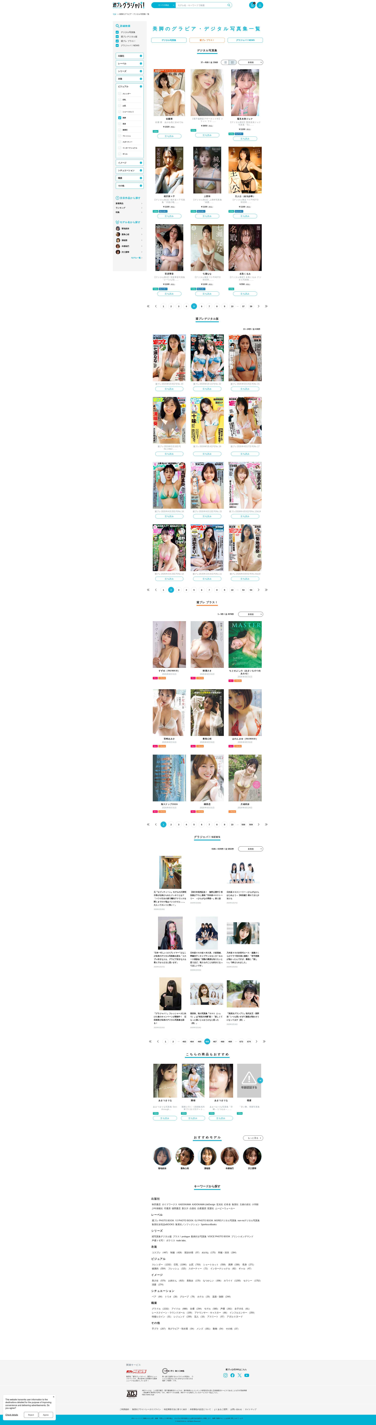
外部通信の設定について (200, 1409)
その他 (121, 186)
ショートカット (128, 112)
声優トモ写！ (158, 1240)
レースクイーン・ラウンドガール (172, 1312)
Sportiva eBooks (209, 1224)
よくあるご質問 (220, 1409)
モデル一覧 (136, 258)
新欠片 (185, 1208)
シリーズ (122, 71)
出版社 (121, 56)
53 (243, 590)
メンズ (204, 1328)
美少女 (159, 1280)
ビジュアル (123, 86)
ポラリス (170, 1240)
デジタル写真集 (128, 32)
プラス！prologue (181, 1236)
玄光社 (219, 1204)
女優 (196, 1308)
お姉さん (177, 1280)
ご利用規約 (124, 1409)
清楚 (158, 1284)
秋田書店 (156, 1204)
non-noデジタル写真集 (249, 1220)
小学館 (255, 1204)
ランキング (120, 208)
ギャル (125, 154)
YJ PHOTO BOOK (184, 1220)
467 (215, 1041)
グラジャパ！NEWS (130, 45)
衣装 (120, 79)
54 (251, 590)
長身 (124, 124)
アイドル (180, 1308)
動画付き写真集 (199, 1236)
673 (241, 1041)
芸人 (200, 1316)
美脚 (124, 118)
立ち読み (169, 136)
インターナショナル (130, 148)
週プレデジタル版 (129, 36)
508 (243, 824)
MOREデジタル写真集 (225, 1220)
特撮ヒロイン (162, 1316)
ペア (158, 1296)
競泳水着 (192, 1252)
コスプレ (160, 1252)
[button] (260, 1081)
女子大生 (243, 1308)
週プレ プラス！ (128, 41)
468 (222, 1041)
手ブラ (159, 1328)
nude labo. (181, 1240)
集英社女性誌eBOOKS (163, 1224)
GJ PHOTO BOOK (204, 1220)
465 (199, 1041)
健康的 (125, 130)
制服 (176, 1252)
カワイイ (233, 1280)
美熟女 (194, 1280)
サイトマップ (250, 1409)
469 (230, 1041)
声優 (226, 1308)
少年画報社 (157, 1208)
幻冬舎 (227, 1204)
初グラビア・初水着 (181, 1328)
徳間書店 (176, 1208)
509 (251, 824)
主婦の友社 (245, 1204)
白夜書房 (201, 1208)
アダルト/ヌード (235, 1316)
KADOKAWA (184, 1204)
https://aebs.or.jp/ (148, 1394)
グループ (188, 1296)
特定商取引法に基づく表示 (175, 1409)
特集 (118, 212)
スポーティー (127, 142)
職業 (120, 178)
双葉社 (210, 1208)
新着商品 (119, 203)
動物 (219, 1328)
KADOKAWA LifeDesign (203, 1204)
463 (184, 1041)
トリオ (172, 1296)
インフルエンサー (243, 1312)
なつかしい (213, 1280)
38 (251, 306)
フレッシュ (127, 136)
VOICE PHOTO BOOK (219, 1236)
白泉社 (193, 1208)
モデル (211, 1308)
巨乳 (124, 100)
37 (243, 306)
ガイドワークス (169, 1204)
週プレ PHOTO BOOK (163, 1220)
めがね (209, 1252)
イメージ (122, 163)
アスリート (216, 1316)
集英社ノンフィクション (187, 1224)
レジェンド (183, 1316)
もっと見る (253, 1138)
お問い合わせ (236, 1409)
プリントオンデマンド (242, 1236)
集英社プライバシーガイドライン (146, 1409)
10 (232, 306)
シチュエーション (126, 170)
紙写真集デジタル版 (162, 1236)
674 (249, 1041)
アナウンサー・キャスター (211, 1312)
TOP (114, 14)
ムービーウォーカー (225, 1208)
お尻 (124, 106)
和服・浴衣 (228, 1252)
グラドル (161, 1308)
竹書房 (167, 1208)
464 (192, 1041)
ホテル (204, 1296)
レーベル (122, 63)
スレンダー (127, 94)
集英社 (235, 1204)
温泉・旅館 (222, 1296)
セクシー (252, 1280)
